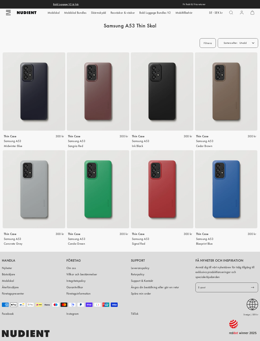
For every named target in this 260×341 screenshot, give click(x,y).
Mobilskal (54, 13)
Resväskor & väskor (123, 13)
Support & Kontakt (142, 281)
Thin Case (10, 136)
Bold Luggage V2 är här (66, 4)
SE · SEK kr (216, 13)
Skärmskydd (98, 13)
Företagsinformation (78, 293)
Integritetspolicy (75, 281)
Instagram (72, 314)
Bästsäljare (8, 274)
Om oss (71, 268)
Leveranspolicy (140, 268)
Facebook (8, 314)
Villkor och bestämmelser (81, 274)
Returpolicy (137, 274)
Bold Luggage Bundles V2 (155, 13)
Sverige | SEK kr (250, 314)
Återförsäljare (10, 287)
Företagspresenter (13, 293)
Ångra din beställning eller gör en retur (155, 287)
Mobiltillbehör (183, 13)
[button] (8, 13)
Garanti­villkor (74, 287)
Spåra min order (141, 293)
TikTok (134, 314)
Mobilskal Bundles (75, 13)
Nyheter (7, 268)
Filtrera (208, 43)
